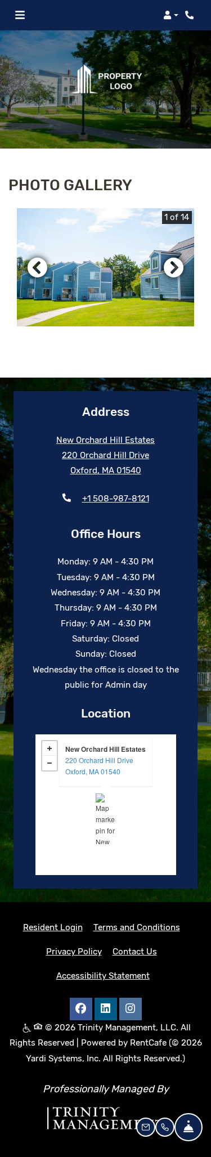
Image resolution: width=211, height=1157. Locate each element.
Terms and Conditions (136, 927)
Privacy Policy (74, 951)
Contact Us (135, 952)
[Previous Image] (37, 267)
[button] (170, 15)
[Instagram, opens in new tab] (130, 1009)
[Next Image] (173, 267)
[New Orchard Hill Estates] (105, 818)
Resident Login (53, 927)
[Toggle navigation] (20, 15)
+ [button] (49, 748)
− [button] (49, 763)
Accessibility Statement (103, 975)
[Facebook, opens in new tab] (81, 1009)
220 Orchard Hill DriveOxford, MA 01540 (99, 765)
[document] (105, 804)
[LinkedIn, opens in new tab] (106, 1009)
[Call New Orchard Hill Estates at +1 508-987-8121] (190, 15)
